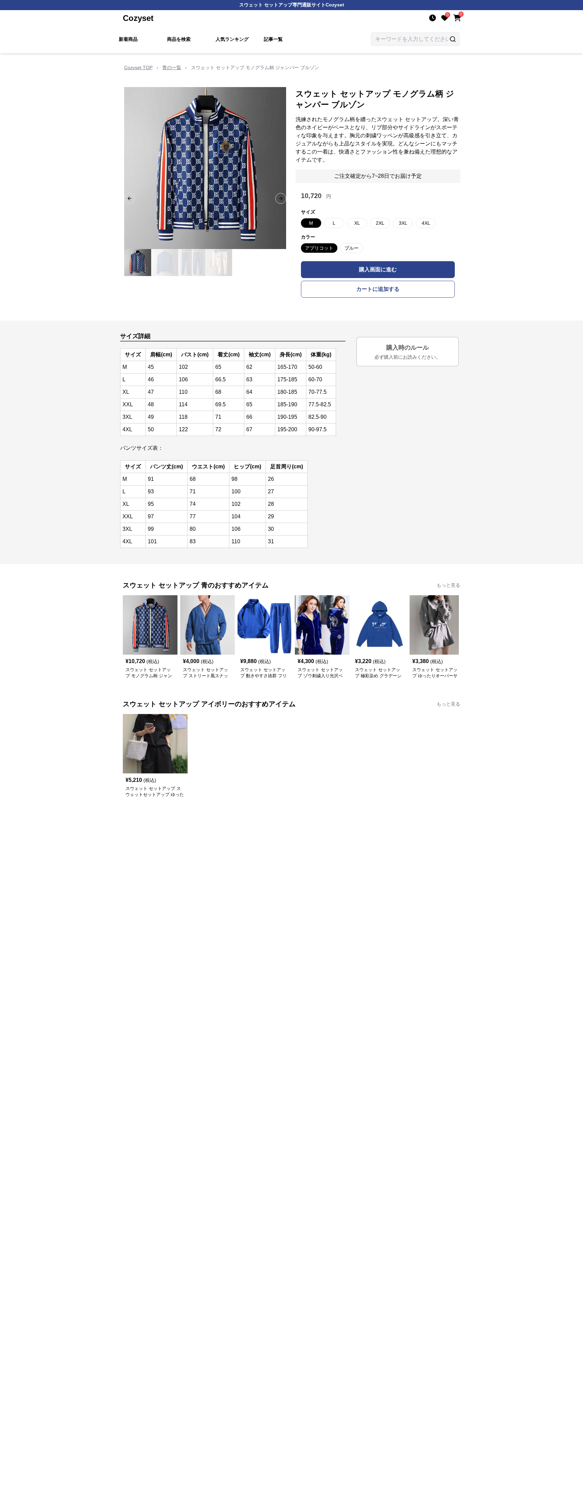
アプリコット (319, 248)
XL (357, 223)
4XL (426, 223)
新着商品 (128, 39)
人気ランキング (232, 39)
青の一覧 (171, 67)
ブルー (351, 248)
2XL (380, 223)
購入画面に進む (378, 269)
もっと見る (448, 585)
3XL (403, 223)
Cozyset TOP (138, 67)
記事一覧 (273, 39)
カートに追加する (377, 289)
